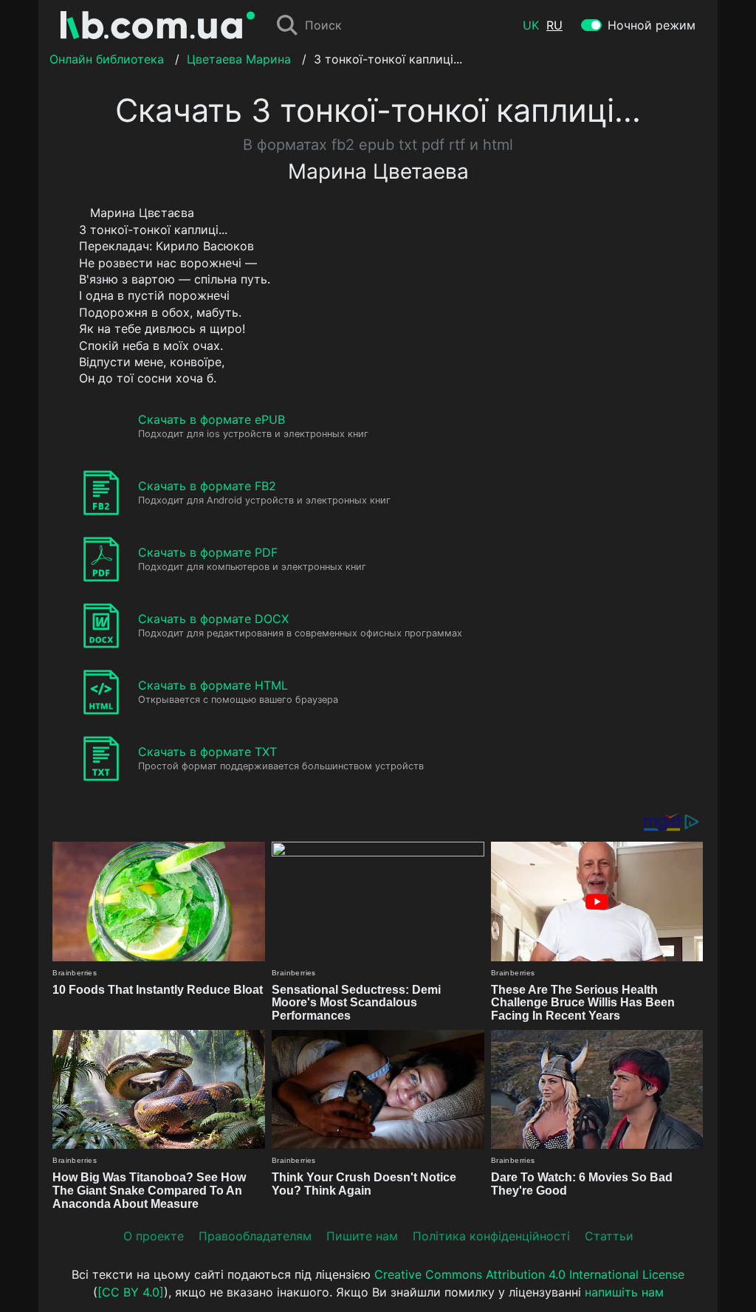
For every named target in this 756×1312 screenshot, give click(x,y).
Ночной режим (651, 25)
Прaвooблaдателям (255, 1236)
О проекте (153, 1236)
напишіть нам (624, 1292)
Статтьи (609, 1236)
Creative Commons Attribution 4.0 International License (529, 1274)
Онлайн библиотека (106, 59)
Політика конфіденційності (491, 1236)
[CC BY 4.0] (130, 1292)
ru (554, 25)
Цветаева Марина (239, 59)
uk (531, 25)
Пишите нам (362, 1236)
